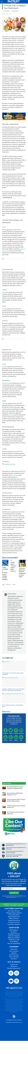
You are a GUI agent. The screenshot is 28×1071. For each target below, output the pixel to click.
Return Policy (14, 918)
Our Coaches (14, 951)
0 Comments (15, 11)
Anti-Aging (14, 941)
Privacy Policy (19, 897)
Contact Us (14, 964)
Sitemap (7, 1022)
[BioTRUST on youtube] (11, 981)
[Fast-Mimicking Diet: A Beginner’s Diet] (14, 698)
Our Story (14, 949)
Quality (14, 953)
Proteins (14, 932)
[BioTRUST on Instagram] (17, 973)
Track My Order (14, 914)
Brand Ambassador (14, 968)
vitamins (14, 584)
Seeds (4, 292)
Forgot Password (14, 920)
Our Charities (14, 955)
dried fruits (15, 517)
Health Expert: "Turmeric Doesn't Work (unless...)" (13, 567)
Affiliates (14, 966)
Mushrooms (6, 383)
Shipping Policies (14, 916)
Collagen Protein (14, 934)
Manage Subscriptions (14, 913)
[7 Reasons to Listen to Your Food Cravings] (14, 666)
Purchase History (14, 911)
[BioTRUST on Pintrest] (17, 981)
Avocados (16, 475)
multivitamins (8, 584)
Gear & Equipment (14, 943)
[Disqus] (14, 761)
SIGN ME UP (14, 892)
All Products (14, 930)
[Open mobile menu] (1, 1)
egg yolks (11, 415)
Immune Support (14, 936)
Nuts (3, 366)
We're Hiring (14, 957)
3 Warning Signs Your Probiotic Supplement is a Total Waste (22, 572)
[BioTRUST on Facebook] (11, 973)
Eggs (3, 403)
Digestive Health (14, 937)
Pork (3, 309)
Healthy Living (14, 939)
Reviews (14, 958)
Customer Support (14, 924)
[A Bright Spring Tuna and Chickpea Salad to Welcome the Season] (14, 682)
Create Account (14, 922)
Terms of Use (19, 1022)
